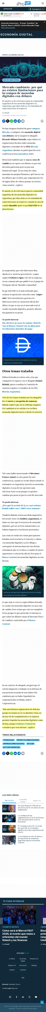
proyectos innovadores (28, 740)
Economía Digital (23, 960)
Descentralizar (21, 153)
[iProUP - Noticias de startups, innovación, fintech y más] (23, 3)
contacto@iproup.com (10, 988)
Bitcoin (5, 132)
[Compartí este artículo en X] (7, 121)
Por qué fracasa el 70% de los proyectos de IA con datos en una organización (31, 808)
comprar (35, 128)
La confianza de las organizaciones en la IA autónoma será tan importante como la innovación (31, 819)
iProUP (7, 113)
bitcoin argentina (11, 747)
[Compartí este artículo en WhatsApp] (11, 121)
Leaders (12, 970)
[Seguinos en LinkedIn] (23, 997)
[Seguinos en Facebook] (17, 997)
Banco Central (9, 557)
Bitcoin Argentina (11, 391)
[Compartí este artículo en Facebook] (4, 121)
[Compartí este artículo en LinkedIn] (15, 121)
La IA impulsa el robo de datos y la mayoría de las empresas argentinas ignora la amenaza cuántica (30, 839)
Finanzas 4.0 (34, 959)
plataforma (8, 209)
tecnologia (8, 740)
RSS (23, 978)
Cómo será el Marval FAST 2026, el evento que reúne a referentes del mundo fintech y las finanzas (18, 935)
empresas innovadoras (13, 744)
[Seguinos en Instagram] (10, 997)
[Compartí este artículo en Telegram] (19, 121)
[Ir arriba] (42, 1002)
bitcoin (30, 744)
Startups (34, 965)
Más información (8, 27)
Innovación (23, 965)
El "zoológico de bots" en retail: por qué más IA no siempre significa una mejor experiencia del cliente (31, 829)
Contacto (23, 970)
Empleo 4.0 (12, 965)
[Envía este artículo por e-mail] (23, 121)
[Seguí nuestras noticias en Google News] (42, 121)
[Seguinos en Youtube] (36, 997)
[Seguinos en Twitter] (29, 997)
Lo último (12, 959)
